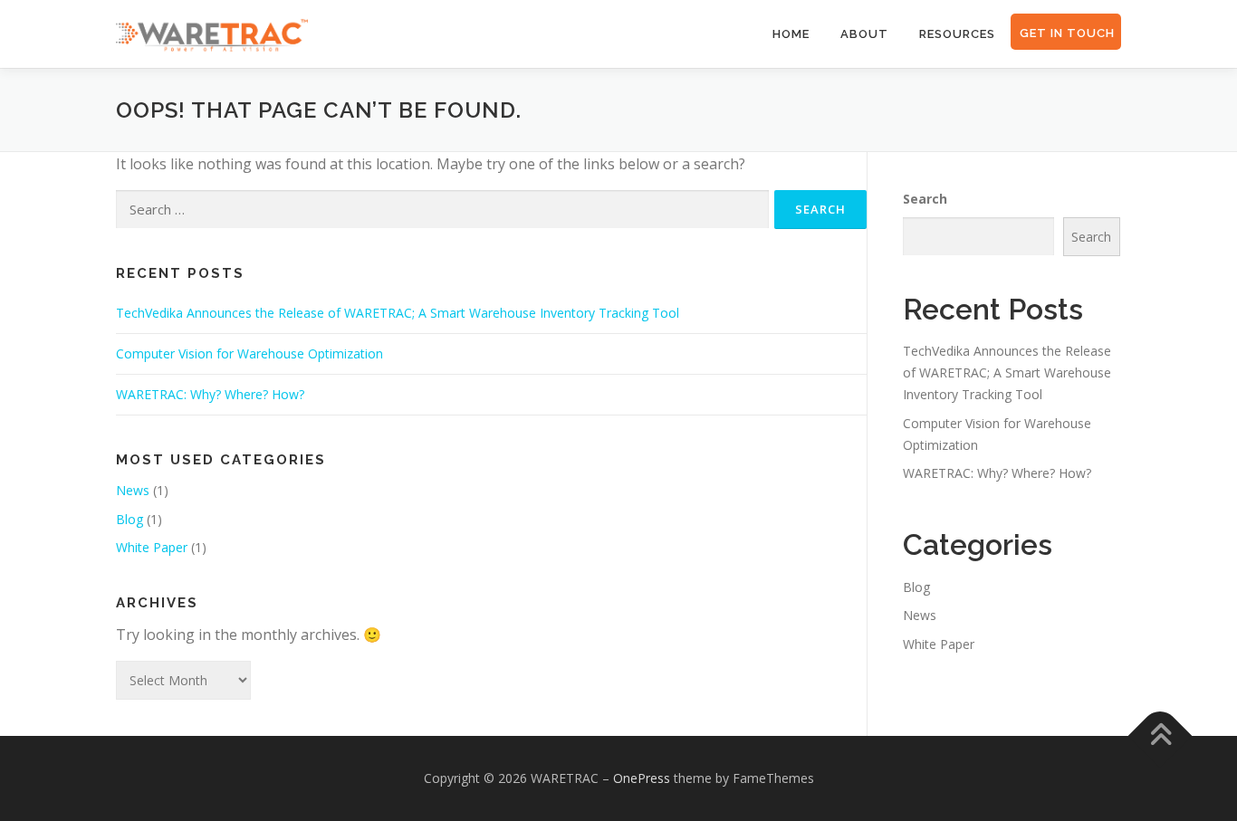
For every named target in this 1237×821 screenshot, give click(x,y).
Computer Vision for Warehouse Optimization (249, 353)
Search (925, 198)
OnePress (641, 778)
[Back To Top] (1160, 736)
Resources (957, 34)
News (132, 490)
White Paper (151, 547)
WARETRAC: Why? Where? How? (210, 394)
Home (791, 34)
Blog (129, 519)
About (864, 34)
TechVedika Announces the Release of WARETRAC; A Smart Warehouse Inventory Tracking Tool (397, 312)
